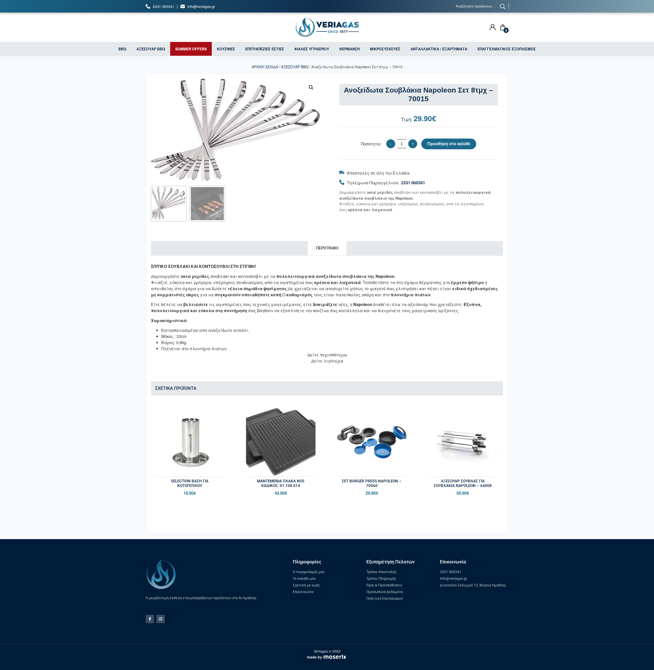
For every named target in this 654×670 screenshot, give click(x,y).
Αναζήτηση (503, 6)
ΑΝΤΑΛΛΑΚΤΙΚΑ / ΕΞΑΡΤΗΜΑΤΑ (439, 48)
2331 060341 (163, 6)
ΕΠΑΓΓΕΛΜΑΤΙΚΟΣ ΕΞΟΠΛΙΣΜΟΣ (506, 48)
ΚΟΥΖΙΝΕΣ (226, 48)
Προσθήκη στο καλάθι (448, 144)
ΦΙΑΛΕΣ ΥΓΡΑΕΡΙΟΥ (311, 48)
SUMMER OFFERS (191, 48)
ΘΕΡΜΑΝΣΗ (349, 48)
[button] (311, 87)
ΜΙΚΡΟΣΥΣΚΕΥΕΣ (385, 48)
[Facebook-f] (150, 619)
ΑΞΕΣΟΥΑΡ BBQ (150, 48)
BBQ (122, 48)
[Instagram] (160, 619)
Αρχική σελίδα (265, 66)
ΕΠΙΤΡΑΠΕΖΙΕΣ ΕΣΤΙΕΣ (264, 48)
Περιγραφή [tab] (327, 248)
